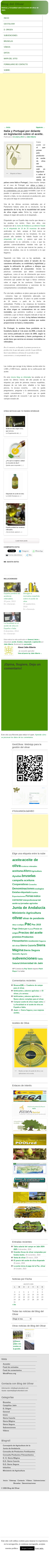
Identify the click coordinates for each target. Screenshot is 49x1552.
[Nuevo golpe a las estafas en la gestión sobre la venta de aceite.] (18, 1349)
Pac (28, 924)
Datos (7, 53)
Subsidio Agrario (19, 954)
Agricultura (36, 871)
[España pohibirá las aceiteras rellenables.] (12, 587)
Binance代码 (19, 985)
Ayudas (16, 876)
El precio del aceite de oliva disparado (29, 1260)
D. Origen (8, 30)
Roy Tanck (28, 969)
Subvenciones (10, 35)
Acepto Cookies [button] (27, 1548)
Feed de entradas (10, 1367)
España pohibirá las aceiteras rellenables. (15, 528)
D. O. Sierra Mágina (11, 1458)
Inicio (6, 18)
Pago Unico (18, 928)
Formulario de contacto (16, 64)
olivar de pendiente (33, 918)
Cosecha (33, 884)
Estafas (20, 642)
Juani (16, 1010)
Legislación (36, 642)
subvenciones (24, 958)
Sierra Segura (32, 950)
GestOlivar (9, 24)
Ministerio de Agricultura (14, 1471)
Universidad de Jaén (31, 963)
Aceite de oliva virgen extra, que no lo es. (14, 430)
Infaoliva (7, 1467)
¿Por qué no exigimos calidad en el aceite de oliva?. (15, 462)
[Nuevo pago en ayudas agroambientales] (29, 1349)
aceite (14, 642)
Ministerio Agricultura (26, 912)
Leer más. (39, 1548)
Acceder (6, 1364)
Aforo (27, 870)
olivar (17, 918)
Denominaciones (23, 888)
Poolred (30, 929)
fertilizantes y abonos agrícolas (26, 991)
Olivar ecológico (18, 925)
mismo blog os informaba (21, 377)
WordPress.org (9, 1373)
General (31, 639)
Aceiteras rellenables (29, 866)
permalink (28, 644)
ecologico (39, 889)
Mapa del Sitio (10, 59)
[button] (19, 157)
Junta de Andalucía (28, 908)
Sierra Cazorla (28, 945)
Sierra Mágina (9, 1421)
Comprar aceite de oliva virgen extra (28, 1002)
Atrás (7, 127)
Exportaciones (18, 896)
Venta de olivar (20, 1258)
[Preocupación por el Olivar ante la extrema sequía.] (18, 1338)
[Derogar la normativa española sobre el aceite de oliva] (31, 587)
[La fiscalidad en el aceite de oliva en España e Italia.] (12, 617)
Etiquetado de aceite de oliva (15, 493)
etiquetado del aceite (13, 239)
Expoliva (34, 892)
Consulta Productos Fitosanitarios (18, 1455)
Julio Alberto (31, 137)
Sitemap (12, 1481)
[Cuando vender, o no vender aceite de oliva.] (29, 1338)
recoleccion (33, 941)
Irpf (19, 903)
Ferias (29, 896)
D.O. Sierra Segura (11, 1464)
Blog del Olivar (12, 4)
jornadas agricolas (29, 903)
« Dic (14, 1305)
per (25, 929)
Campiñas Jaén (10, 1405)
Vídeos (7, 47)
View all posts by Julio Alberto (30, 653)
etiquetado (27, 642)
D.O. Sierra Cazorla (11, 1461)
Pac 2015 (36, 924)
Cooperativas (20, 884)
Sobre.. (7, 70)
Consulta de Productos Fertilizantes (19, 1451)
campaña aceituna (23, 880)
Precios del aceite (30, 932)
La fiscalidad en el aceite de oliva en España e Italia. (11, 625)
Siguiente (40, 127)
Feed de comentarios (12, 1370)
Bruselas (8, 41)
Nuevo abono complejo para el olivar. (29, 999)
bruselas (29, 876)
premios (16, 937)
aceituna (17, 870)
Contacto (21, 1481)
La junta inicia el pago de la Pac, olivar (29, 1266)
